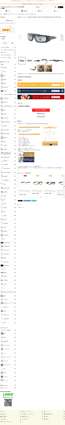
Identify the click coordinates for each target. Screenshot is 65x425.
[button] (19, 37)
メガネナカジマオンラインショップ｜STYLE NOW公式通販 (12, 7)
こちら (41, 3)
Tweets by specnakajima (5, 391)
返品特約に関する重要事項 (24, 106)
